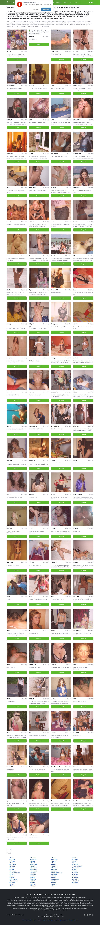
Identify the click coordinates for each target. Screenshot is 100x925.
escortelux (41, 920)
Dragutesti (34, 869)
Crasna (33, 861)
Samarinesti (55, 879)
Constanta (58, 2)
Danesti (33, 866)
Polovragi (54, 869)
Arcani (12, 862)
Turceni (75, 876)
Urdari (75, 879)
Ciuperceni (34, 859)
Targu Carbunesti (77, 866)
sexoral (68, 920)
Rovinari (54, 874)
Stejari (75, 861)
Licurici (33, 882)
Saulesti (54, 881)
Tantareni (75, 864)
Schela (54, 882)
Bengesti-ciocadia (15, 872)
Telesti (75, 869)
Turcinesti (76, 877)
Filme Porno (59, 914)
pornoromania (63, 920)
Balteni (12, 869)
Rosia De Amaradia (57, 872)
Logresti (33, 884)
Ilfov (71, 2)
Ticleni (75, 871)
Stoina (75, 862)
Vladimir (75, 882)
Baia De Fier (13, 864)
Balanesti (12, 866)
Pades (54, 864)
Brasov (65, 2)
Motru (53, 858)
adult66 (27, 920)
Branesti (12, 877)
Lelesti (33, 881)
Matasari (33, 886)
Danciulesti (34, 864)
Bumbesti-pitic (14, 881)
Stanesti (75, 859)
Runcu (54, 876)
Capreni (12, 886)
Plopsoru (54, 867)
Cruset (33, 862)
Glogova (33, 872)
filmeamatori (47, 920)
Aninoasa (12, 861)
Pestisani (54, 866)
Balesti (12, 867)
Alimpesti (12, 859)
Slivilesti (75, 858)
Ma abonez (46, 9)
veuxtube (76, 920)
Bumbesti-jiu (13, 879)
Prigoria (54, 871)
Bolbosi (12, 876)
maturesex (57, 920)
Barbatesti (12, 871)
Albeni (11, 858)
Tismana (75, 872)
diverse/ (24, 920)
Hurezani (33, 876)
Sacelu (54, 877)
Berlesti (12, 874)
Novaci (54, 862)
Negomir (54, 861)
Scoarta (54, 884)
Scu (53, 886)
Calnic (11, 884)
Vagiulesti (76, 881)
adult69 (31, 920)
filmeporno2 (52, 920)
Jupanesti (33, 879)
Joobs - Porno (15, 2)
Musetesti (54, 859)
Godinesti (33, 874)
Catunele (33, 858)
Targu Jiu (75, 867)
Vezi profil (16, 59)
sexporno (72, 920)
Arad (76, 2)
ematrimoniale (36, 920)
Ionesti (33, 877)
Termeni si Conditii (50, 914)
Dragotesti (34, 867)
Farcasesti (34, 871)
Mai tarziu (36, 9)
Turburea (75, 874)
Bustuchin (12, 882)
